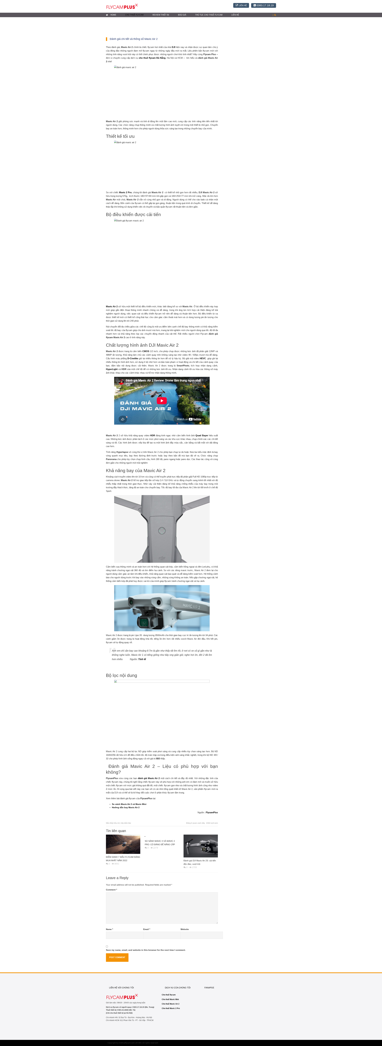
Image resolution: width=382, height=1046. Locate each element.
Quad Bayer (201, 435)
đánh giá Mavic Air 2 (149, 778)
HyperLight (112, 369)
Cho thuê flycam (134, 15)
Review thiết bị (161, 15)
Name (109, 929)
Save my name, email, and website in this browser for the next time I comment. (146, 950)
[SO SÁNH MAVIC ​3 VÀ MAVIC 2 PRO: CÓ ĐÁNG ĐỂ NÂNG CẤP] (162, 836)
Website (185, 929)
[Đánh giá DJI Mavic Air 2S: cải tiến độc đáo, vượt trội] (201, 846)
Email (146, 929)
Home (113, 15)
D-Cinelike (132, 358)
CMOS (145, 351)
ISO (158, 758)
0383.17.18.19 (265, 5)
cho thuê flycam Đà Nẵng (152, 58)
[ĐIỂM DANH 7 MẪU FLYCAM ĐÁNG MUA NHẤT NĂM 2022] (123, 844)
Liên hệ (235, 15)
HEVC (203, 358)
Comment (111, 889)
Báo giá (182, 15)
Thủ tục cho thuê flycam (208, 15)
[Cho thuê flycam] (122, 6)
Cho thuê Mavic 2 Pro (171, 1008)
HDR (152, 435)
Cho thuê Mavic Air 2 (170, 1004)
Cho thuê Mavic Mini (170, 999)
